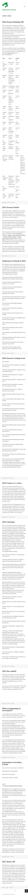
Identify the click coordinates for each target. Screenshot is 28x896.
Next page (26, 891)
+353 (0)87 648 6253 (10, 53)
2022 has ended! (9, 671)
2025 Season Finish (10, 207)
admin (13, 202)
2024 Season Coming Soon (13, 358)
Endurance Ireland (9, 10)
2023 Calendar (8, 522)
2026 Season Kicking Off (13, 22)
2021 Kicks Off (8, 861)
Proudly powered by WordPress (8, 894)
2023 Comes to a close (12, 483)
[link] (17, 235)
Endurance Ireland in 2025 (14, 261)
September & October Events (12, 763)
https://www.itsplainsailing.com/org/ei (13, 785)
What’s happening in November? (11, 709)
